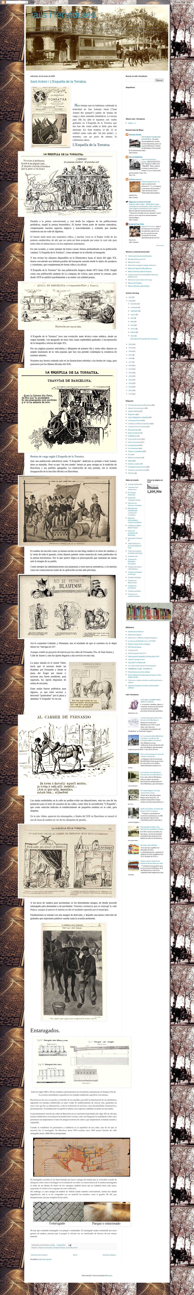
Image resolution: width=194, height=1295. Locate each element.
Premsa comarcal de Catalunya (139, 644)
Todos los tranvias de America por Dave (135, 552)
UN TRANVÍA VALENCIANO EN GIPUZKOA (151, 138)
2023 (130, 347)
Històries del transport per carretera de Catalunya (132, 511)
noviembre (134, 307)
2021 (130, 355)
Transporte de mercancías (137, 467)
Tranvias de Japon (134, 577)
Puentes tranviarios (135, 457)
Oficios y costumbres (135, 451)
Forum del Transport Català (134, 498)
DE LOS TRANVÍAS (135, 157)
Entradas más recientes (39, 1255)
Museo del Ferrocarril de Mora (138, 286)
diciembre (134, 303)
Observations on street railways (139, 672)
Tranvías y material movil (137, 470)
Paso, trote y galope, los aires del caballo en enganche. (151, 755)
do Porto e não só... (135, 179)
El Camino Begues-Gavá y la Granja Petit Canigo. (150, 791)
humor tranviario (134, 433)
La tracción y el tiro (71, 1247)
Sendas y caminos (134, 464)
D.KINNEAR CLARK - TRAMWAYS (140, 668)
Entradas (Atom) (45, 1259)
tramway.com (133, 556)
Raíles (130, 460)
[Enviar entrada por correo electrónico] (70, 1245)
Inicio (75, 1255)
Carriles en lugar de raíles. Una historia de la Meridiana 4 (151, 719)
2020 (130, 358)
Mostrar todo (160, 245)
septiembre (135, 311)
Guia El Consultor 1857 (136, 659)
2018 (130, 365)
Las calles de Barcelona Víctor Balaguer (142, 665)
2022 (130, 351)
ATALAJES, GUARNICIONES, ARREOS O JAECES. (150, 700)
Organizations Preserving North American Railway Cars (143, 275)
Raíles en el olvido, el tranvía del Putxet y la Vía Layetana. (151, 809)
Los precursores (133, 445)
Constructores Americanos (133, 488)
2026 (130, 297)
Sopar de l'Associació (148, 226)
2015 (130, 376)
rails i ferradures (62, 15)
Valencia (131, 473)
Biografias (131, 414)
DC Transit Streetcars (132, 493)
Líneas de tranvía (134, 442)
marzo (133, 328)
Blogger (109, 1275)
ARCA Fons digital (134, 634)
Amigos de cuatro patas (45, 1247)
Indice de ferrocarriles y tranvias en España (134, 520)
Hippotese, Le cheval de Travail (140, 202)
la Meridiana (132, 436)
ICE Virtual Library (134, 647)
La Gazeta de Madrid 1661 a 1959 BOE (142, 641)
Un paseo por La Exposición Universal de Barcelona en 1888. (151, 862)
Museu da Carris (134, 262)
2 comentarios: (61, 1245)
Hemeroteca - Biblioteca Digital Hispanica (142, 638)
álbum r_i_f (132, 123)
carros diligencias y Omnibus (138, 417)
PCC (129, 454)
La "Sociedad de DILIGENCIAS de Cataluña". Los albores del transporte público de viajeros (151, 738)
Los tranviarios (133, 448)
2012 (130, 386)
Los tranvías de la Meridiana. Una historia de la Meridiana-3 (151, 773)
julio (132, 318)
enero (133, 335)
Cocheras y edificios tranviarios (139, 423)
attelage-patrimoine (135, 484)
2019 (130, 362)
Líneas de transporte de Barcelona (132, 533)
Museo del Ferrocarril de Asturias (140, 271)
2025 (130, 300)
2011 (130, 390)
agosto (133, 314)
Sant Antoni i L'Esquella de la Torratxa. (58, 81)
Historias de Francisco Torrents (135, 504)
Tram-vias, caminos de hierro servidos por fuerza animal (145, 681)
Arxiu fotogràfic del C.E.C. (137, 653)
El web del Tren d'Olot (136, 224)
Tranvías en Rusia (134, 591)
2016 (130, 372)
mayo (133, 325)
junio (133, 321)
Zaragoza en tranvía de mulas (134, 595)
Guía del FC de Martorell (136, 662)
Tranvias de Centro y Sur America (135, 568)
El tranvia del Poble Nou (148, 845)
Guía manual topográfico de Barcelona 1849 (143, 656)
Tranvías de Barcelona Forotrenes (132, 561)
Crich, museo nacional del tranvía (140, 256)
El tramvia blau (133, 430)
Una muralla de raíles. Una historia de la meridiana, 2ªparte (151, 828)
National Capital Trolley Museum (140, 268)
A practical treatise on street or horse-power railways (143, 686)
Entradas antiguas (109, 1255)
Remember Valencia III (135, 539)
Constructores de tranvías (137, 426)
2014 (130, 379)
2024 (130, 344)
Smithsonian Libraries (136, 631)
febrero (133, 332)
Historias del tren (135, 134)
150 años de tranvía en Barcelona (139, 405)
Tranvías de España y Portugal (135, 573)
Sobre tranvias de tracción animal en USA (134, 545)
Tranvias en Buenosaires (132, 581)
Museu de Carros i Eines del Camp (140, 280)
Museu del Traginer (135, 283)
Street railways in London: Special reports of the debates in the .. (144, 676)
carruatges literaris (59, 1247)
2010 (130, 394)
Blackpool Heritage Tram (137, 259)
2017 (130, 369)
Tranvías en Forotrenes (132, 586)
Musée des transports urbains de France (142, 265)
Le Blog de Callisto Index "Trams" (134, 526)
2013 (130, 383)
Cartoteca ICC (133, 650)
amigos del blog (133, 411)
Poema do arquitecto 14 (149, 181)
